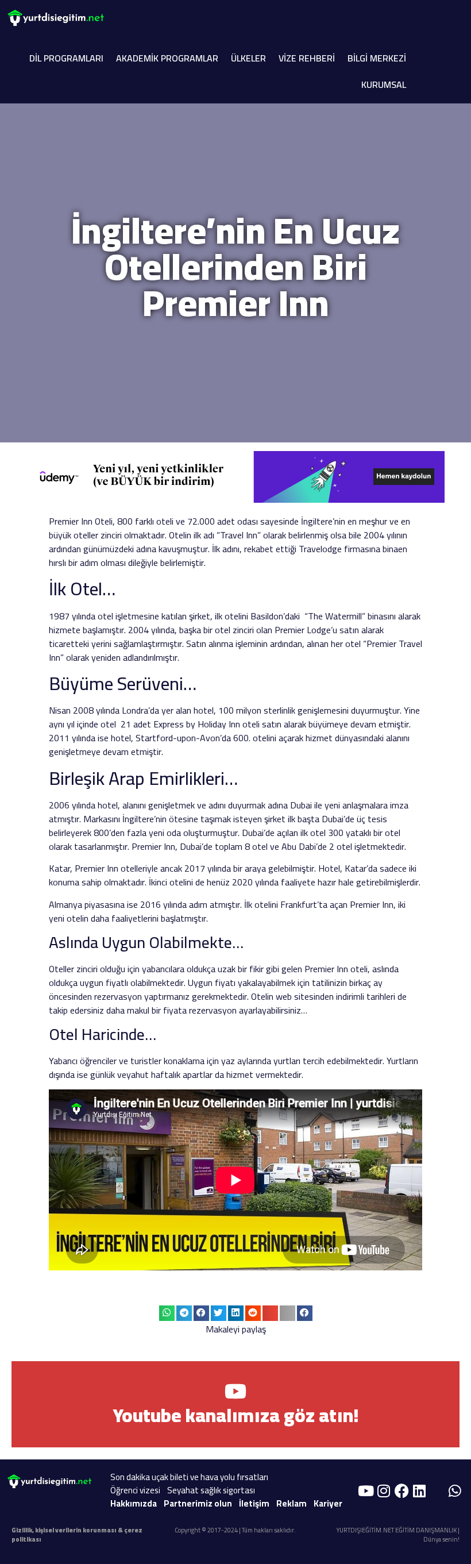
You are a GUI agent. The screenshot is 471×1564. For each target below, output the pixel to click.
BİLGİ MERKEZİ (377, 58)
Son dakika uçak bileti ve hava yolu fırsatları (189, 1477)
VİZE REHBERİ (307, 58)
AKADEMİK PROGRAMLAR (167, 58)
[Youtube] (366, 1491)
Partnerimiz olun (198, 1503)
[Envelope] (437, 1491)
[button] (167, 1313)
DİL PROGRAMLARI (66, 58)
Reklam (291, 1503)
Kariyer (328, 1503)
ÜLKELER (248, 58)
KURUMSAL (383, 84)
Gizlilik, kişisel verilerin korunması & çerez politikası (76, 1535)
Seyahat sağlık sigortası (211, 1490)
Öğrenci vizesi (135, 1490)
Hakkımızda (133, 1503)
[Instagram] (383, 1491)
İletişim (254, 1503)
